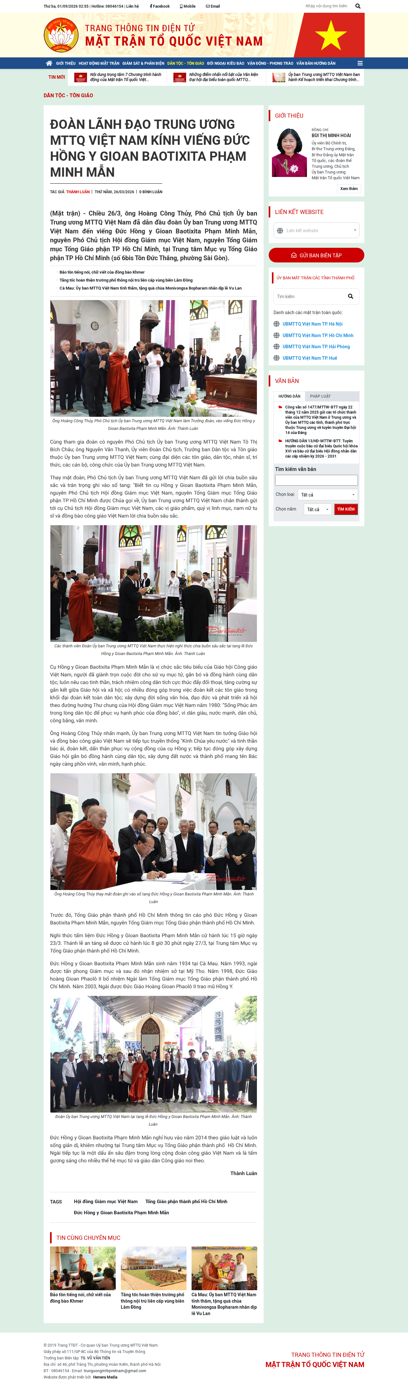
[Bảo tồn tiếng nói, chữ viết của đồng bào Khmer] (83, 1267)
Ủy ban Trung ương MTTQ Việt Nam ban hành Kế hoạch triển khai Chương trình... (324, 77)
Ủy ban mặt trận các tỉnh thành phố (315, 278)
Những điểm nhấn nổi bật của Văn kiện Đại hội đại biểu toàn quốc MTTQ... (223, 77)
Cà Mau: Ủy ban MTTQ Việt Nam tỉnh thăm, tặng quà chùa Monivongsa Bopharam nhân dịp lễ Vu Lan (224, 1304)
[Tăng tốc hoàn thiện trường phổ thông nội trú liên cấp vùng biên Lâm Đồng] (153, 1267)
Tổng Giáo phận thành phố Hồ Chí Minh (186, 1201)
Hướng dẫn (289, 396)
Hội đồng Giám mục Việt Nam (106, 1201)
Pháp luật (320, 396)
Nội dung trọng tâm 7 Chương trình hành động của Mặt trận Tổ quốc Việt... (125, 77)
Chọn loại (285, 494)
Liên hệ (132, 6)
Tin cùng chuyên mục (88, 1237)
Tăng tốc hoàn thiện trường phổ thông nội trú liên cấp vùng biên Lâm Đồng (152, 1301)
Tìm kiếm (346, 509)
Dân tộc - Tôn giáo (68, 95)
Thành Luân (78, 192)
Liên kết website (299, 212)
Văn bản (287, 381)
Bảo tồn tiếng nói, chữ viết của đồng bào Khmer (80, 1298)
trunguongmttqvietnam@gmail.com (115, 1371)
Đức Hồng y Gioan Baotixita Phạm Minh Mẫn (121, 1212)
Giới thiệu (289, 115)
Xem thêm (349, 189)
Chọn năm (286, 508)
